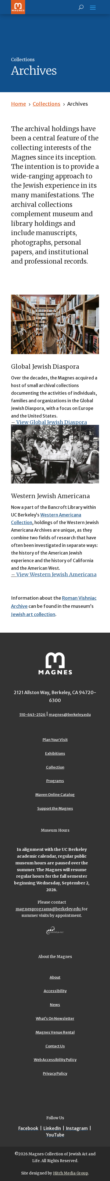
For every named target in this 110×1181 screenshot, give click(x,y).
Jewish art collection (33, 614)
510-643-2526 (32, 714)
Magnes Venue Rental (55, 1032)
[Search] (81, 7)
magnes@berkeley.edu (70, 714)
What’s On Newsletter (55, 1018)
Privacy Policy (55, 1073)
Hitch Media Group (70, 1173)
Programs (55, 780)
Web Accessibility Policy (55, 1059)
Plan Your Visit (55, 739)
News (55, 1004)
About (55, 977)
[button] (55, 357)
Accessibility (55, 990)
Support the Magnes (55, 808)
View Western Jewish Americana (56, 574)
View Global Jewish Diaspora (51, 422)
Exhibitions (55, 753)
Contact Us (55, 1046)
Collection (55, 767)
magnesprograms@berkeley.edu (49, 908)
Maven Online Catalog (55, 794)
